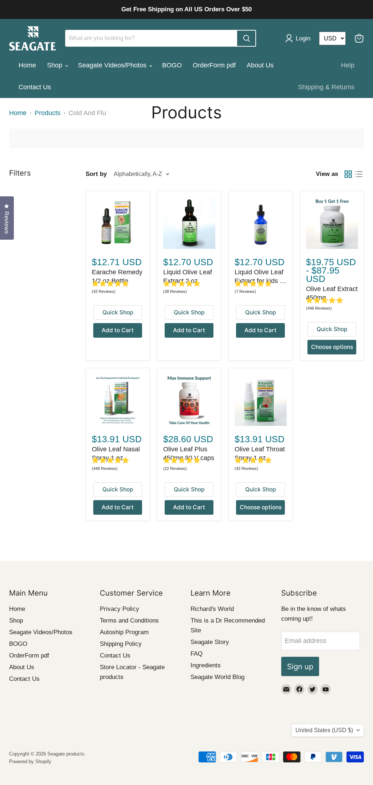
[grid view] (348, 174)
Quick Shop (117, 312)
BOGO (172, 65)
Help (347, 65)
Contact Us (35, 87)
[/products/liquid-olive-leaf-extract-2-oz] (189, 223)
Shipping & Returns (326, 87)
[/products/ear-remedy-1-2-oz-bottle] (118, 223)
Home (27, 65)
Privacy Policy (119, 608)
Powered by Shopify (30, 761)
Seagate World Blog (217, 677)
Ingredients (206, 665)
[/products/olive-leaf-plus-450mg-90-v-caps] (189, 400)
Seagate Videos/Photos (113, 65)
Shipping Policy (121, 643)
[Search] (246, 38)
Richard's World (212, 608)
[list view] (358, 174)
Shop (55, 65)
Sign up (300, 666)
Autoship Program (124, 632)
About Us (260, 65)
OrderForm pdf (214, 65)
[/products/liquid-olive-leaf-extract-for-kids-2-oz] (261, 223)
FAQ (197, 653)
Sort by (96, 173)
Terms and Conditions (129, 620)
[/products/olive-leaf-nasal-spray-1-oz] (118, 400)
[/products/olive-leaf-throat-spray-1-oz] (261, 400)
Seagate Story (210, 642)
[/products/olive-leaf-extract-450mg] (332, 223)
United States (324, 730)
